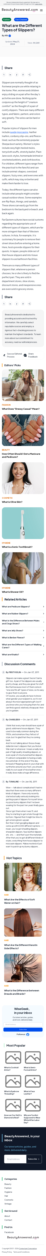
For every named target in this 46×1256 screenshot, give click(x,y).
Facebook (9, 1232)
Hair (6, 895)
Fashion (6, 405)
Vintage (8, 1203)
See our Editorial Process (14, 355)
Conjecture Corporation (28, 1248)
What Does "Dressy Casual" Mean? (21, 408)
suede (13, 132)
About (7, 1216)
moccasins (22, 132)
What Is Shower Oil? (13, 591)
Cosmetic (7, 498)
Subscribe (23, 1029)
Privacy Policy (7, 1252)
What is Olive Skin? (12, 501)
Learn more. (38, 4)
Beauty (6, 450)
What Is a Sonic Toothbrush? (17, 546)
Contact (8, 1220)
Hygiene (6, 543)
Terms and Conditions (21, 1252)
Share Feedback (33, 355)
